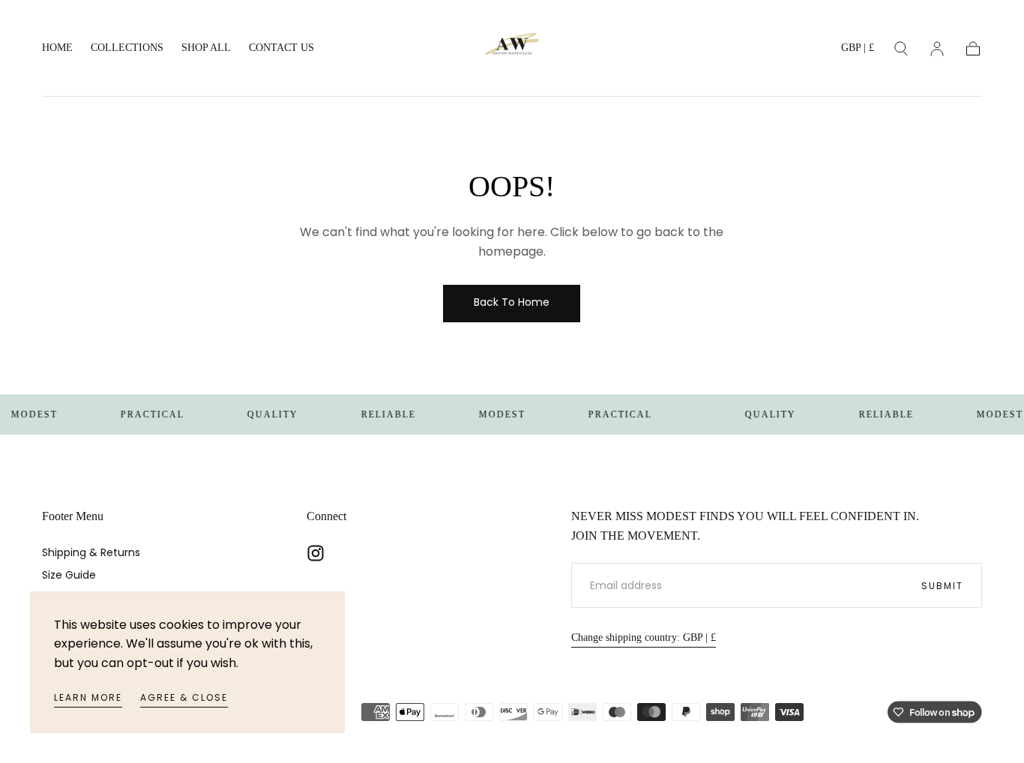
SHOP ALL (206, 47)
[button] (857, 50)
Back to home (511, 302)
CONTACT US (281, 47)
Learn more (88, 697)
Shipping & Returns (91, 552)
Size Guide (69, 574)
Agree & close (184, 697)
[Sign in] (937, 49)
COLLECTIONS (127, 47)
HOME (57, 47)
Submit (942, 585)
